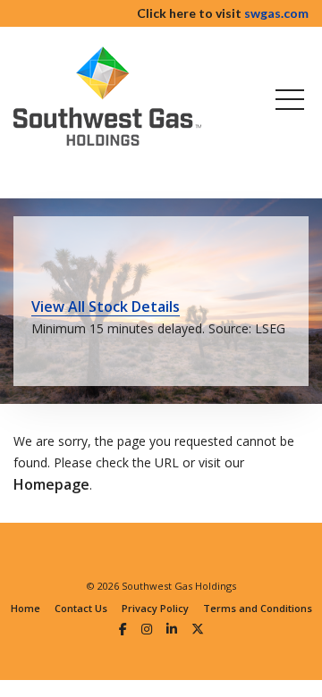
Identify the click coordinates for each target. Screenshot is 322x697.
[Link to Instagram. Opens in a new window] (146, 628)
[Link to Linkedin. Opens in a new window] (171, 628)
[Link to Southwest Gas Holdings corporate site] (107, 96)
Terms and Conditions (257, 608)
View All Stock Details (105, 306)
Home (25, 608)
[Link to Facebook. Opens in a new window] (123, 628)
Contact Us (81, 608)
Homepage (51, 484)
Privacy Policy (155, 608)
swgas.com (276, 13)
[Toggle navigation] (286, 99)
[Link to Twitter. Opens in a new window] (197, 628)
